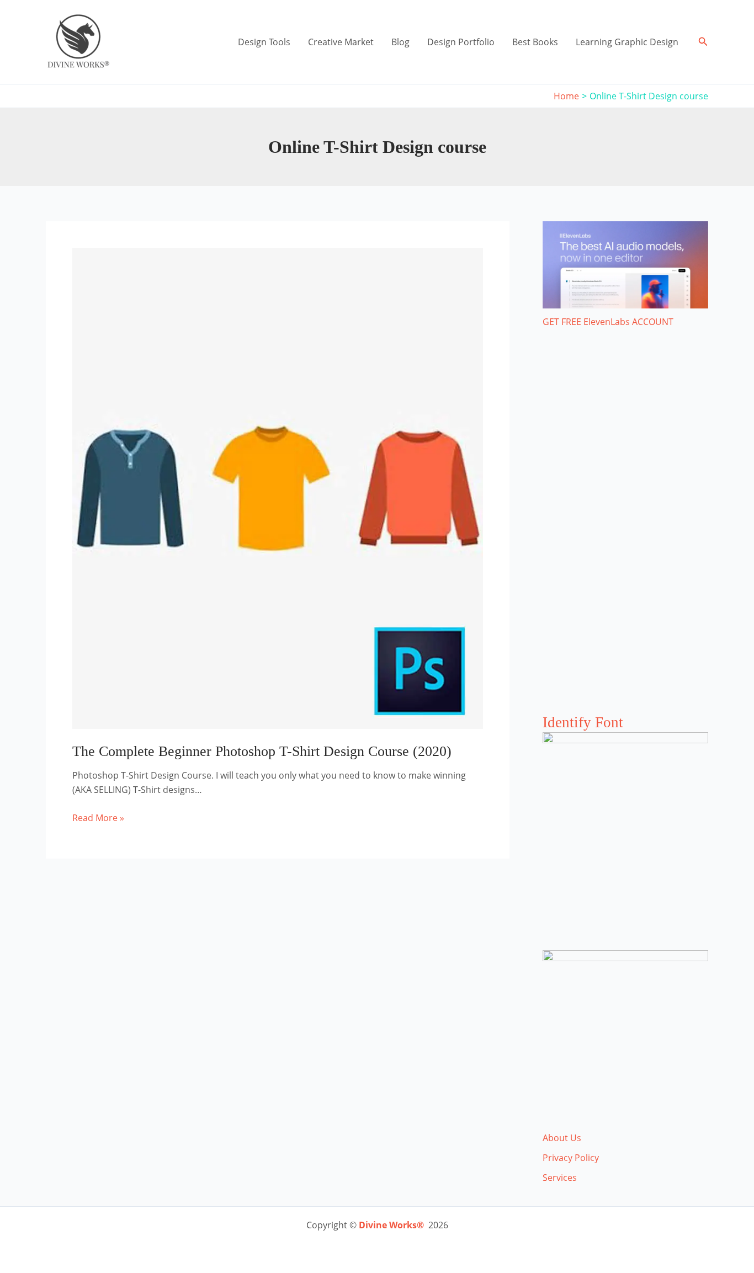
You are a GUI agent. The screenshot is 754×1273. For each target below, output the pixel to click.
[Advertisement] (625, 531)
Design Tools (264, 42)
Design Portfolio (461, 42)
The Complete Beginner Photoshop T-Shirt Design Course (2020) (262, 751)
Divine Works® (391, 1225)
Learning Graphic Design (627, 42)
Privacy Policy (571, 1158)
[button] (703, 42)
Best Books (535, 42)
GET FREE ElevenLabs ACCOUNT (608, 322)
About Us (562, 1138)
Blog (400, 42)
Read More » (98, 818)
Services (560, 1177)
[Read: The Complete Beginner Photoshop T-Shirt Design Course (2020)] (277, 487)
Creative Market (341, 42)
